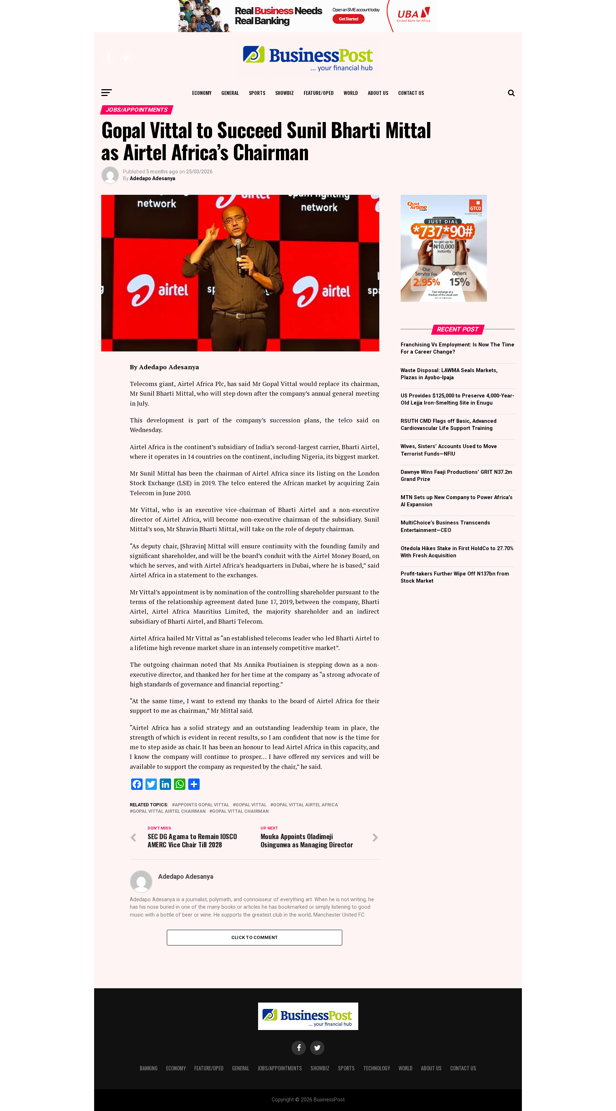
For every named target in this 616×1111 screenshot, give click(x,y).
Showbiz (284, 92)
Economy (201, 92)
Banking (149, 1068)
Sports (257, 92)
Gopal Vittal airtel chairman (169, 811)
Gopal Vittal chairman (240, 811)
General (230, 92)
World (351, 92)
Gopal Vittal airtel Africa (305, 805)
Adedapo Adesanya (152, 178)
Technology (376, 1068)
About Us (378, 92)
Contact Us (411, 92)
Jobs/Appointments (280, 1068)
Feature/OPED (319, 92)
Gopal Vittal (251, 805)
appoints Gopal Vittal (202, 805)
